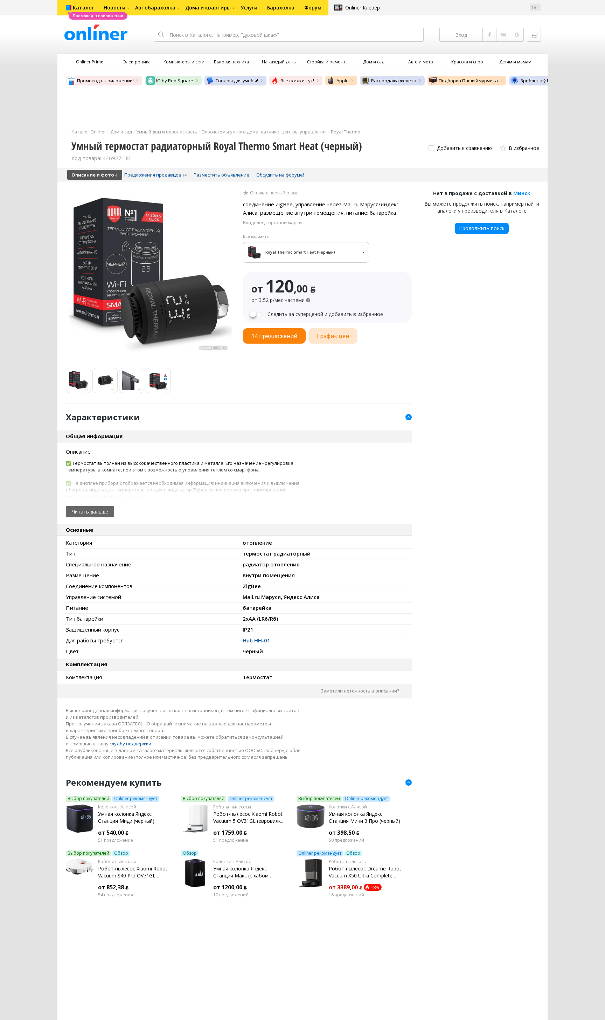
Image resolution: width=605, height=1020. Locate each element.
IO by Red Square (174, 80)
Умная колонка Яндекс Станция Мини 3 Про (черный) (364, 817)
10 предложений (231, 894)
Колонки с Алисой (117, 807)
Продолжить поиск (482, 228)
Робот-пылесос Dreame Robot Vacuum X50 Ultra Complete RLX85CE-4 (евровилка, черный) (365, 872)
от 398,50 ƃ (344, 832)
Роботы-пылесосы (232, 807)
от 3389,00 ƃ (345, 887)
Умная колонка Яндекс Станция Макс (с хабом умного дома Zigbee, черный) (248, 872)
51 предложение (115, 840)
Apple (342, 80)
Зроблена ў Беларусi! (543, 80)
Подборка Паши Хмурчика (468, 80)
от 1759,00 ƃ (230, 832)
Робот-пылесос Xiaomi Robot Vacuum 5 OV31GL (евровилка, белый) (249, 818)
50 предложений (346, 840)
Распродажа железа (393, 80)
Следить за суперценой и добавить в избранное (325, 314)
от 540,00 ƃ (113, 832)
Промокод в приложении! (105, 80)
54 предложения (115, 894)
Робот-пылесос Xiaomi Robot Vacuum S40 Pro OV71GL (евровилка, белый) (132, 872)
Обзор (121, 853)
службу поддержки (130, 743)
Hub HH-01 (256, 640)
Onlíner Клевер (362, 7)
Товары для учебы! (237, 80)
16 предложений (346, 894)
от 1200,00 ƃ (230, 887)
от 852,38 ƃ (113, 887)
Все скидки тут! (297, 80)
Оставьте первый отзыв (274, 193)
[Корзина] (534, 35)
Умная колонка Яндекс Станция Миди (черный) (126, 817)
